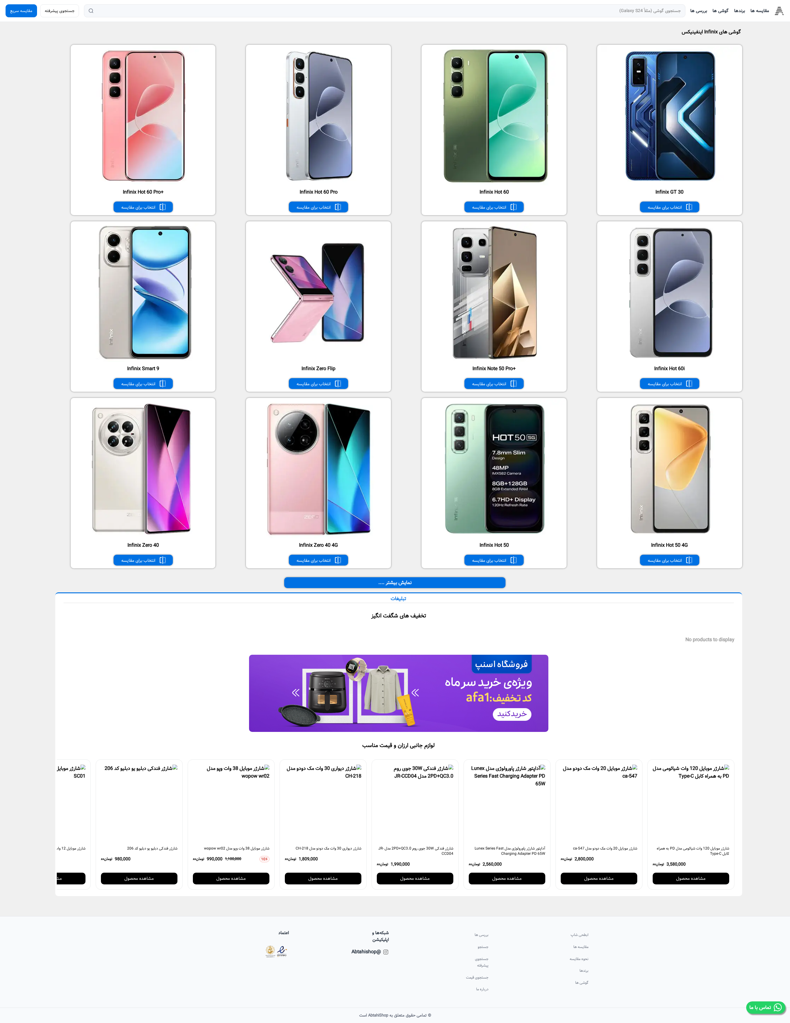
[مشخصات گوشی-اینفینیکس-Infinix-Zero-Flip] (319, 361)
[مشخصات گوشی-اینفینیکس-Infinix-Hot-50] (494, 537)
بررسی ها (698, 10)
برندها (739, 10)
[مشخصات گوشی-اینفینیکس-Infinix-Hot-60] (494, 184)
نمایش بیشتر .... (395, 583)
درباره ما (482, 989)
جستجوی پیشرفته (59, 11)
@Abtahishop (372, 952)
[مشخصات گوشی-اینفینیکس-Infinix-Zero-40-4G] (319, 537)
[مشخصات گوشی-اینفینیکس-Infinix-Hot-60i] (670, 361)
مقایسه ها (759, 10)
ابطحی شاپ (579, 935)
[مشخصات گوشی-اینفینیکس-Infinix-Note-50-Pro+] (494, 361)
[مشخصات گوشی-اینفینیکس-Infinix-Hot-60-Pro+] (143, 184)
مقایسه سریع (21, 11)
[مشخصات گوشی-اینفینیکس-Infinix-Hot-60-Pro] (319, 184)
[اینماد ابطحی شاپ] (276, 951)
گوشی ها (721, 10)
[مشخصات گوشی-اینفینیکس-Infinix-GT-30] (670, 184)
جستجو (483, 947)
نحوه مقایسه (579, 959)
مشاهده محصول (690, 878)
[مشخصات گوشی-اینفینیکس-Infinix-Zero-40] (143, 537)
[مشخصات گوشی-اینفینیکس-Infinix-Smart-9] (143, 361)
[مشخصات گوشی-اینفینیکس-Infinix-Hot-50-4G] (670, 537)
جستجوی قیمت (477, 977)
